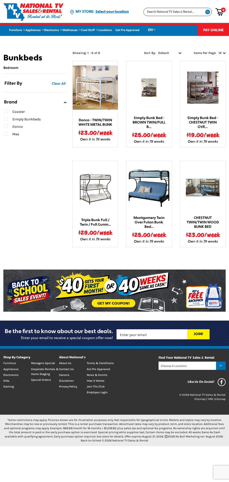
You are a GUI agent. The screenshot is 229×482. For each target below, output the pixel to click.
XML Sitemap (217, 399)
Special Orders (41, 379)
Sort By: (150, 53)
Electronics (51, 30)
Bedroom (10, 68)
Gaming (8, 386)
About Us (65, 363)
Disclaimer (66, 380)
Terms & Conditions (100, 363)
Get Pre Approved (127, 30)
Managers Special (43, 363)
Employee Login (97, 392)
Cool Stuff (88, 30)
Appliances (33, 30)
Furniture (15, 30)
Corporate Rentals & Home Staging (45, 371)
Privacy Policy (68, 386)
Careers (64, 375)
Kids (6, 380)
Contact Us (66, 369)
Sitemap (200, 399)
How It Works (95, 380)
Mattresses (70, 30)
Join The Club (96, 386)
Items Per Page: (205, 53)
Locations (105, 30)
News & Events (97, 375)
